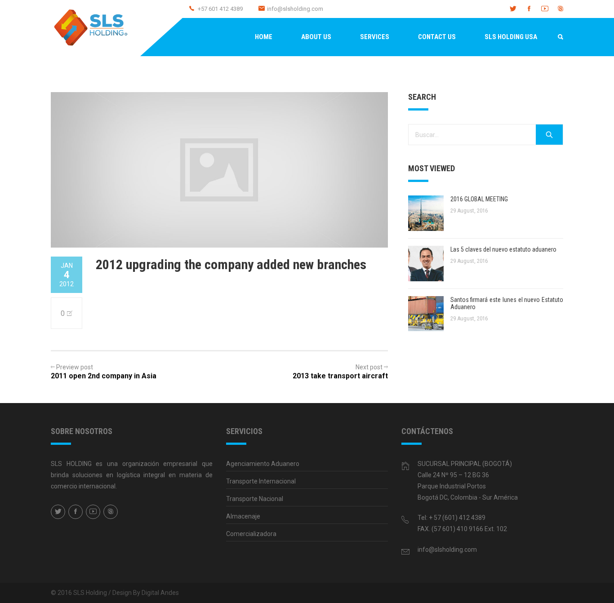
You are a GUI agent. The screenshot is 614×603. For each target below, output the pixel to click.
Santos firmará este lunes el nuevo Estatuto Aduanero (506, 303)
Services (374, 37)
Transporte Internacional (261, 481)
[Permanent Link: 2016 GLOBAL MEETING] (426, 213)
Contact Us (437, 37)
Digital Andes (160, 592)
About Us (316, 37)
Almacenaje (243, 516)
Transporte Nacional (254, 498)
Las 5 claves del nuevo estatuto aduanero (503, 249)
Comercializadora (251, 533)
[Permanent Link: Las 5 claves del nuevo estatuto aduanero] (426, 263)
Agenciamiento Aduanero (262, 463)
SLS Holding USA (511, 37)
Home (263, 37)
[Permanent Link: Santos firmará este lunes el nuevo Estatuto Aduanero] (426, 314)
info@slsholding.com (295, 8)
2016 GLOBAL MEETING (479, 199)
